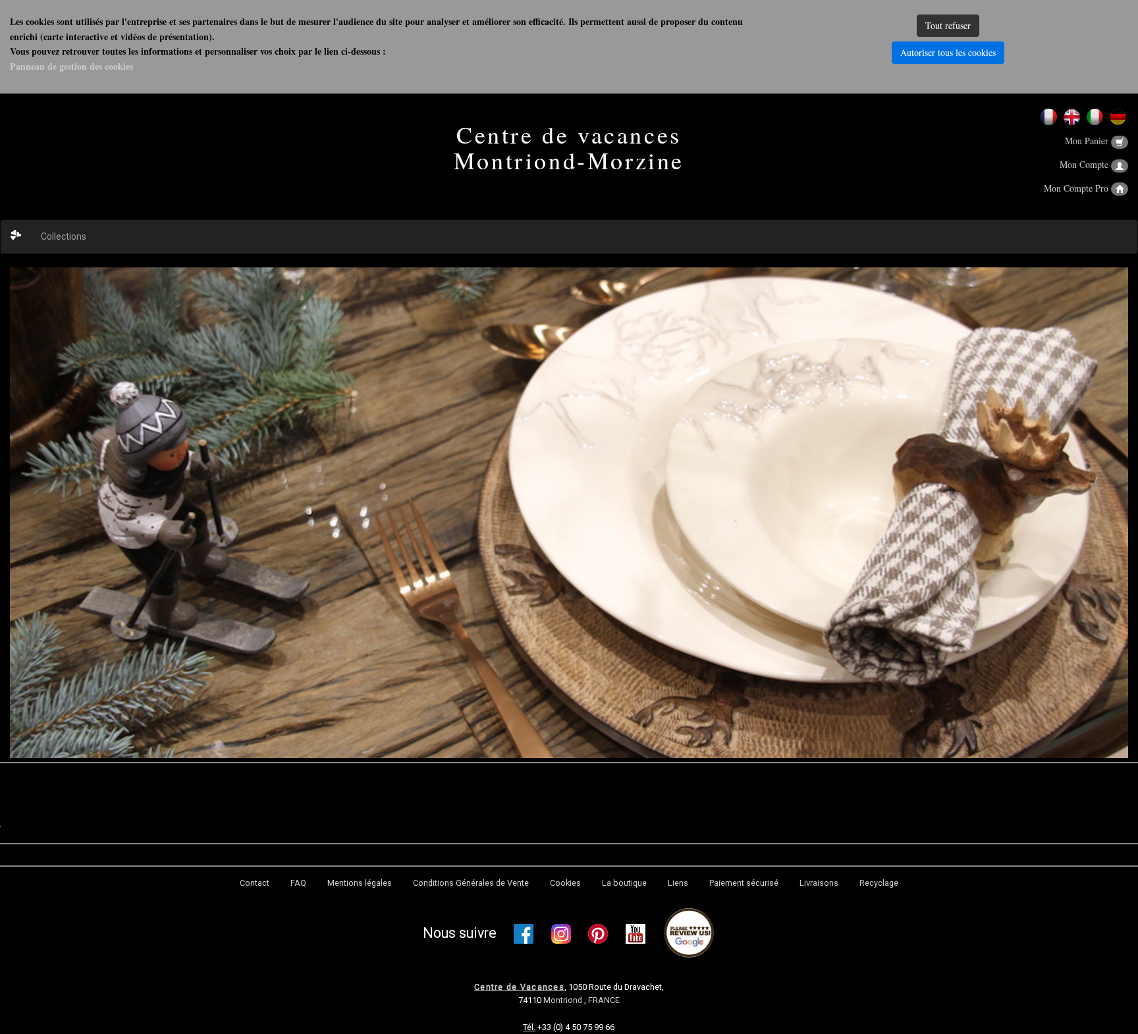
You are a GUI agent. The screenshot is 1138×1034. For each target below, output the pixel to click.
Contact (254, 883)
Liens (678, 883)
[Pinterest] (598, 934)
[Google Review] (689, 934)
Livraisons (818, 883)
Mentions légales (359, 883)
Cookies (565, 883)
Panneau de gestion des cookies (71, 66)
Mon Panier (1088, 140)
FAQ (298, 883)
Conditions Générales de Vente (471, 883)
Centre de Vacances (519, 987)
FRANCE (604, 1000)
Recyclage (878, 883)
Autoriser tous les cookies (948, 52)
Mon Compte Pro (1077, 188)
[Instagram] (561, 934)
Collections (63, 236)
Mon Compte (1085, 164)
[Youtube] (635, 934)
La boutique (624, 883)
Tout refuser (948, 25)
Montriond (563, 1000)
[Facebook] (523, 934)
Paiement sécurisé (743, 883)
